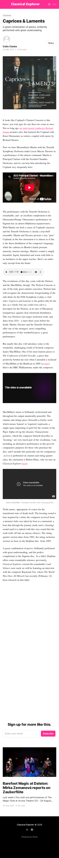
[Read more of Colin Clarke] (6, 39)
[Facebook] (32, 830)
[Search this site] (49, 4)
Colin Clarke (10, 46)
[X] (27, 830)
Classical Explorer (25, 824)
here (24, 463)
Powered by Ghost (30, 837)
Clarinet (7, 15)
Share (51, 43)
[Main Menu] (55, 4)
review (45, 363)
